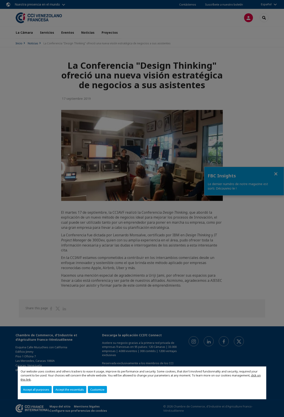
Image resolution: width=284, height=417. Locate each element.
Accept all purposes (36, 390)
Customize (97, 390)
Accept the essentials (69, 390)
